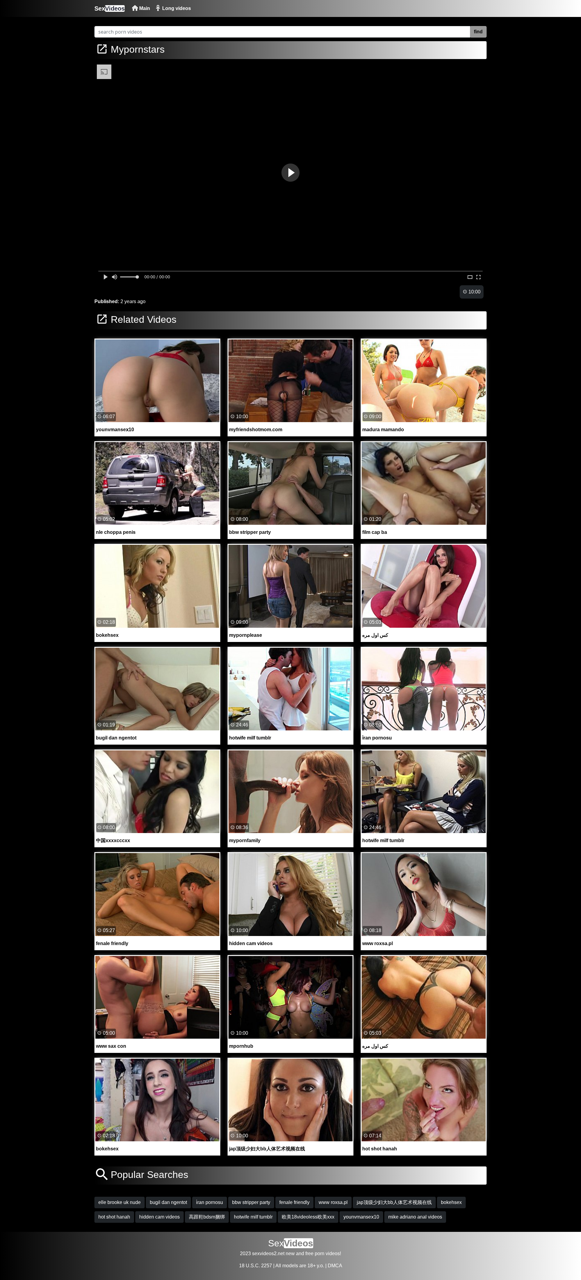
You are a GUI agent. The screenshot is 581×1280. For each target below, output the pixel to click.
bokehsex (451, 1202)
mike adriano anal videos (415, 1216)
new (290, 1253)
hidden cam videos (159, 1216)
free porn (314, 1253)
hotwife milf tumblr (253, 1216)
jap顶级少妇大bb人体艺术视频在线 (394, 1202)
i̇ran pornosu (209, 1202)
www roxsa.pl (333, 1202)
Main (144, 8)
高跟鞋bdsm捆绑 (207, 1216)
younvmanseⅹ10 (361, 1216)
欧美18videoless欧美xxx (308, 1216)
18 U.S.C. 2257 (255, 1265)
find (478, 31)
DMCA (335, 1265)
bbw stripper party (251, 1202)
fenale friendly (294, 1202)
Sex (109, 8)
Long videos (176, 8)
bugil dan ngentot (168, 1202)
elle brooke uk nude (119, 1202)
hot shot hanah (114, 1216)
